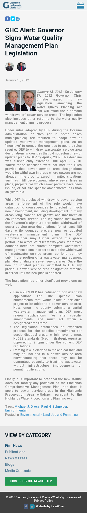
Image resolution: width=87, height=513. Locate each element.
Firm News (13, 445)
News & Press (16, 458)
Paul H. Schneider (54, 406)
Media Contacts (18, 471)
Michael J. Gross (27, 406)
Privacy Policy (43, 500)
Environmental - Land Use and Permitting (49, 415)
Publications (15, 452)
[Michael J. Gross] (9, 66)
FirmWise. (57, 506)
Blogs (9, 464)
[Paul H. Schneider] (21, 66)
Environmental (16, 410)
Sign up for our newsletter (31, 481)
